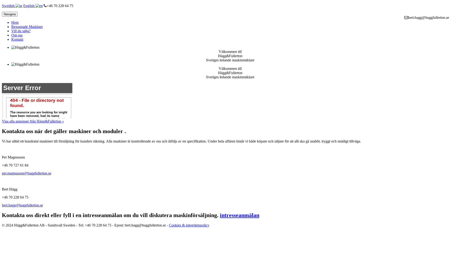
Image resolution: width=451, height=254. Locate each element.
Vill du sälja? (21, 31)
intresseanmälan (239, 215)
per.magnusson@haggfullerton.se (26, 173)
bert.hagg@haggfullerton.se (22, 205)
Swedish (9, 6)
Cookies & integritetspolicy (189, 225)
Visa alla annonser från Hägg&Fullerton (33, 121)
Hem (15, 22)
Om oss (17, 35)
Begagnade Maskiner (27, 27)
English (29, 6)
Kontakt (17, 39)
